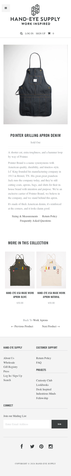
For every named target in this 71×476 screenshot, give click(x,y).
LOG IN (29, 33)
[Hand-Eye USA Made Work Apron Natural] (51, 287)
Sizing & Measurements (25, 216)
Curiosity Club (44, 380)
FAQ (39, 362)
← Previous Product (22, 326)
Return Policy (49, 216)
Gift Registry (10, 367)
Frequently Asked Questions (35, 220)
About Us (8, 358)
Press (6, 371)
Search (7, 380)
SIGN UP (40, 33)
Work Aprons (40, 320)
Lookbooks (42, 385)
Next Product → (51, 326)
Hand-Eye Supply (46, 463)
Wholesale (9, 362)
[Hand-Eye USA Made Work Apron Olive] (20, 287)
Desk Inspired (43, 389)
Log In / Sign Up (12, 375)
